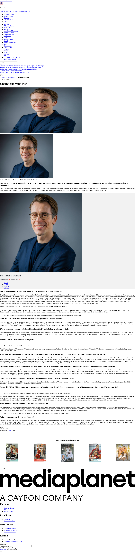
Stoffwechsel (7, 36)
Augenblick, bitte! (9, 14)
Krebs (5, 37)
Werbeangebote (8, 511)
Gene (5, 44)
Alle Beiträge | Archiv (10, 59)
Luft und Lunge (8, 19)
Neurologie (7, 29)
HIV (5, 56)
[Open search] (0, 64)
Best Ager (6, 18)
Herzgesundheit (8, 39)
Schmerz (6, 49)
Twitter (6, 284)
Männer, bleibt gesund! (10, 42)
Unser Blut (7, 27)
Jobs (5, 509)
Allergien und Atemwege (11, 31)
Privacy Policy (3, 549)
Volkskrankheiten (9, 26)
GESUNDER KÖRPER (15, 11)
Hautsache (7, 24)
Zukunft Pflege (8, 47)
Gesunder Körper (9, 508)
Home (2, 77)
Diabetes (6, 54)
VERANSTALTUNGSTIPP (12, 57)
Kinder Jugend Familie (10, 530)
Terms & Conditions (9, 521)
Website (6, 283)
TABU (6, 41)
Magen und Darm (9, 32)
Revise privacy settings (12, 549)
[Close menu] (0, 74)
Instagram (6, 288)
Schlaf (5, 52)
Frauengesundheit (9, 34)
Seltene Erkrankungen (10, 528)
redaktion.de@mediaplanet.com (13, 541)
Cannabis (6, 51)
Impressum (7, 519)
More (5, 21)
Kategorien (3, 544)
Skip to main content (6, 1)
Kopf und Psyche (9, 16)
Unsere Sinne (7, 46)
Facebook (6, 286)
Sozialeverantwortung (10, 532)
